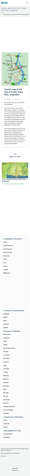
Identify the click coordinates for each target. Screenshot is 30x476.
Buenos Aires (7, 334)
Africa (5, 242)
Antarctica (6, 256)
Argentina (6, 314)
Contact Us (3, 456)
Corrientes (6, 355)
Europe (5, 266)
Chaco (5, 341)
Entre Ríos (6, 358)
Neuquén (5, 382)
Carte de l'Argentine (15, 453)
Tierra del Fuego (8, 410)
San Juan (6, 392)
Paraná (5, 427)
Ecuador (5, 327)
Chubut (5, 344)
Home (2, 12)
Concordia (6, 423)
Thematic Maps (7, 434)
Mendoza (6, 375)
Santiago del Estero (9, 406)
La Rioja (5, 372)
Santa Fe (5, 403)
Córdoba (5, 351)
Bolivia (5, 317)
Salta (4, 389)
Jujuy (4, 365)
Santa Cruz (6, 399)
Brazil (5, 320)
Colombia (6, 324)
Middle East (6, 273)
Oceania (5, 269)
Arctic (5, 259)
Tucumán (6, 413)
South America (7, 252)
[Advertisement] (15, 33)
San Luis (5, 396)
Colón (5, 420)
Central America (8, 245)
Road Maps (6, 437)
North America (7, 249)
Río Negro (6, 386)
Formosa (6, 362)
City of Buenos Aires (9, 348)
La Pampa (6, 368)
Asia (4, 262)
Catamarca (6, 338)
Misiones (6, 379)
